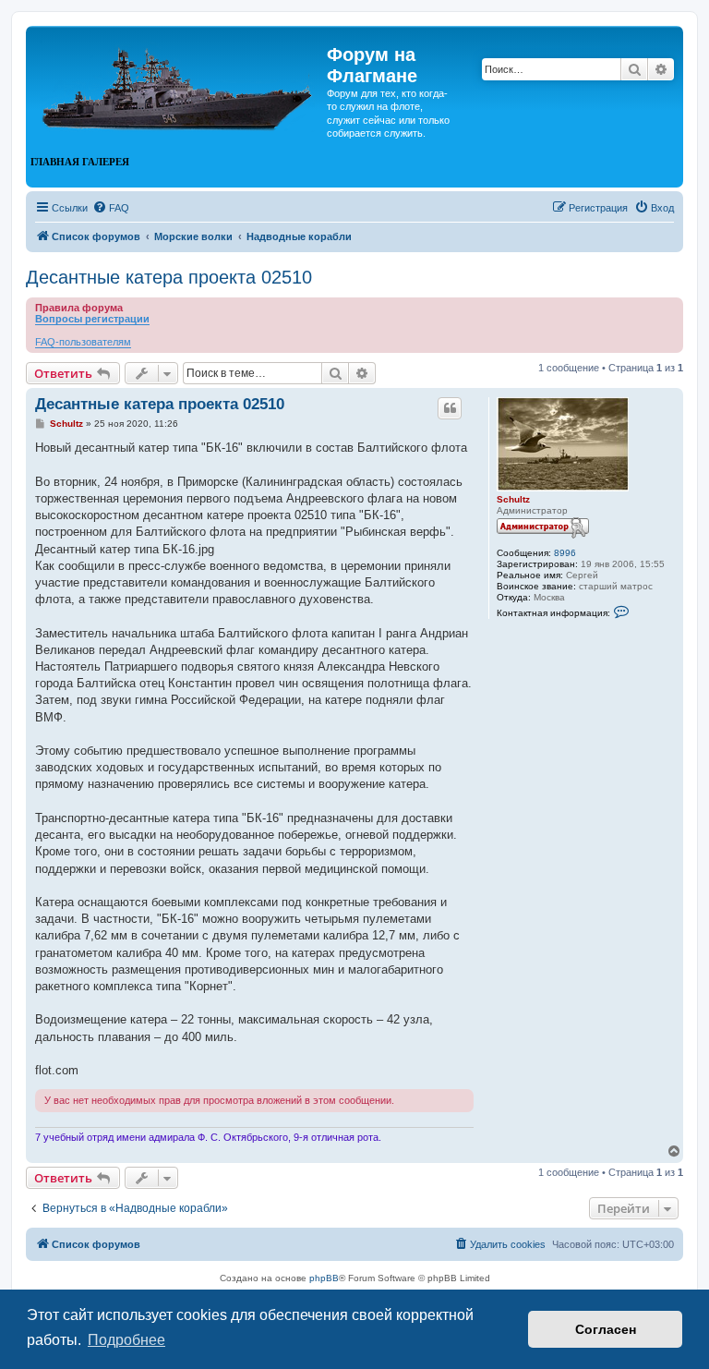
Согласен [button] (605, 1329)
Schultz (513, 499)
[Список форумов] (178, 81)
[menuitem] (110, 208)
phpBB (324, 1278)
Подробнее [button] (126, 1340)
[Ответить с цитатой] (450, 408)
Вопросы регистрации (92, 318)
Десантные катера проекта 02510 (169, 277)
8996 (565, 553)
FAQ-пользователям (83, 341)
